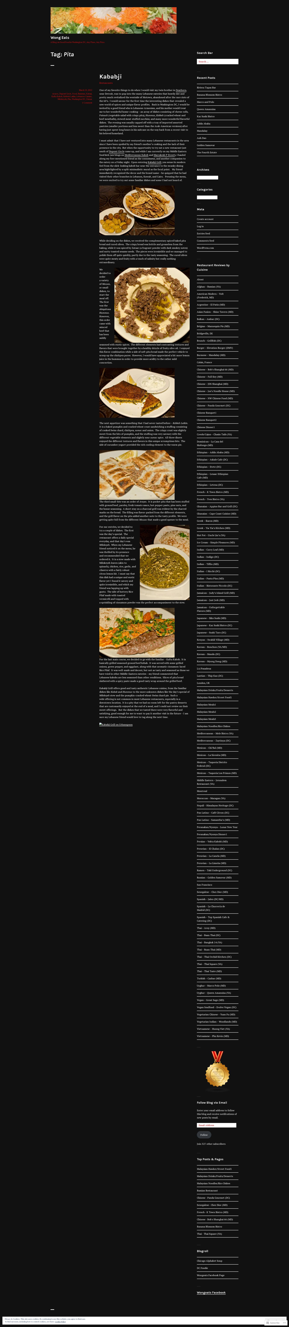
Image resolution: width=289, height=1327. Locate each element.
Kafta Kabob (56, 96)
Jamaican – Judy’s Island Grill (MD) (216, 593)
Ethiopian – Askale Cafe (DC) (212, 459)
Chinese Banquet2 (206, 420)
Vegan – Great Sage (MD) (210, 1000)
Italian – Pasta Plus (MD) (210, 578)
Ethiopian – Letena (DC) (210, 484)
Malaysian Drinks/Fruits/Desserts (215, 690)
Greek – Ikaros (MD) (207, 520)
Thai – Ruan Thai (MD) (209, 949)
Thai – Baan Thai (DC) (208, 935)
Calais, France (204, 362)
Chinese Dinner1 (206, 427)
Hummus (81, 93)
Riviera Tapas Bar (206, 87)
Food (74, 93)
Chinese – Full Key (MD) (209, 376)
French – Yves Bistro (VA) (210, 499)
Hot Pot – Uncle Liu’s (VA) (211, 535)
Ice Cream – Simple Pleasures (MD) (216, 542)
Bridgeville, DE (205, 333)
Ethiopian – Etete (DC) (209, 466)
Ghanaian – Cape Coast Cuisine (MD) (216, 513)
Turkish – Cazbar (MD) (209, 978)
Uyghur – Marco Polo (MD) (211, 985)
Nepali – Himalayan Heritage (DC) (215, 805)
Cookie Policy (60, 1322)
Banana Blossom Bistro (209, 94)
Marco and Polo (205, 102)
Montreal (202, 791)
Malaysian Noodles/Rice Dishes (213, 726)
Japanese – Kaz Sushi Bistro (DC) (214, 625)
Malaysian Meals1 (206, 704)
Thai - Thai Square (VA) (209, 1233)
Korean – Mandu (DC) (208, 654)
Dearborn (181, 90)
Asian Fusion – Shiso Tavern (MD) (215, 311)
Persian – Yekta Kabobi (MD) (212, 841)
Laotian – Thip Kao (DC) (210, 675)
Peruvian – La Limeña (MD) (211, 863)
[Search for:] (217, 61)
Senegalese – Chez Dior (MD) (212, 892)
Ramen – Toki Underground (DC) (214, 870)
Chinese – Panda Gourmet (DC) (213, 405)
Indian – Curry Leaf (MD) (210, 549)
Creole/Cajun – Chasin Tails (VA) (214, 434)
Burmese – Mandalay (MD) (211, 355)
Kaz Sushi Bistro (205, 116)
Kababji (110, 76)
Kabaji (89, 93)
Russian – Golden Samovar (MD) (214, 877)
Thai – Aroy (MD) (206, 928)
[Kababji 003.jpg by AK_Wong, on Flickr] (137, 392)
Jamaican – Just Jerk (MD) (211, 600)
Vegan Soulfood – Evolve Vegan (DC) (216, 1007)
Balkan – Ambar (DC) (208, 319)
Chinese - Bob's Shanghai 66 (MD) (215, 1219)
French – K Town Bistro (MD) (213, 492)
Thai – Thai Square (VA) (209, 964)
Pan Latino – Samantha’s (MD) (213, 820)
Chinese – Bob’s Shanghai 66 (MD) (215, 369)
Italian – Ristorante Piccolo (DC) (214, 585)
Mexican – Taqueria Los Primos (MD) (217, 773)
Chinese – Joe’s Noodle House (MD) (216, 391)
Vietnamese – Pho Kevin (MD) (213, 1036)
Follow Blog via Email (212, 1102)
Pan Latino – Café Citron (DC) (213, 812)
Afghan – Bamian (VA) (209, 286)
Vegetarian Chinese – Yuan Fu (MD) (216, 1014)
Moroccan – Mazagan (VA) (211, 798)
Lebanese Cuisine (84, 96)
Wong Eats (60, 37)
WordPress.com (205, 248)
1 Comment (87, 102)
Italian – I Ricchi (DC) (208, 571)
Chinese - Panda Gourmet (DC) (213, 1197)
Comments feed (205, 240)
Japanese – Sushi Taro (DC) (211, 632)
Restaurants (106, 83)
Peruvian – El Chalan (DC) (211, 848)
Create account (205, 219)
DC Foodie (202, 1268)
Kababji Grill (154, 162)
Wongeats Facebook (211, 1292)
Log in (200, 226)
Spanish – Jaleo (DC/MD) (210, 899)
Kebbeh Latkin (69, 96)
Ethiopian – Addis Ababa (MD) (213, 452)
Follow (204, 1134)
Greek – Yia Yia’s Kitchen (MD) (213, 528)
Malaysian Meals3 (206, 719)
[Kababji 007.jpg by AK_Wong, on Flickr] (137, 474)
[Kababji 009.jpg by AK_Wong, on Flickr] (137, 632)
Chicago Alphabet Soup (209, 1260)
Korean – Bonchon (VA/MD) (212, 647)
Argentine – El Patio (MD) (211, 304)
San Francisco (204, 884)
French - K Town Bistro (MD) (212, 1212)
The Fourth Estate (207, 152)
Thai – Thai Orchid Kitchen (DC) (214, 956)
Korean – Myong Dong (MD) (212, 661)
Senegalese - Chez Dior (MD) (212, 1205)
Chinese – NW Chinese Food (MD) (215, 398)
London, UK (203, 683)
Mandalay (202, 130)
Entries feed (203, 233)
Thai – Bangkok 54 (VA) (209, 942)
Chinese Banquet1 (206, 412)
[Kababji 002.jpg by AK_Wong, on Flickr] (137, 210)
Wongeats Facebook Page (210, 1275)
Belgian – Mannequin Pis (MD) (213, 326)
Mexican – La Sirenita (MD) (211, 755)
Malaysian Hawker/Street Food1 (214, 697)
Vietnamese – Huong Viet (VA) (213, 1028)
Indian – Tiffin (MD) (208, 564)
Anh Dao (201, 138)
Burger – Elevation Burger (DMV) (215, 348)
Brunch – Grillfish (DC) (209, 340)
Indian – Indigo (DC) (208, 556)
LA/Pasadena (204, 668)
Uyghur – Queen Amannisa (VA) (214, 992)
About (200, 279)
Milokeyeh (62, 99)
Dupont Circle (116, 151)
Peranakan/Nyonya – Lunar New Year (217, 827)
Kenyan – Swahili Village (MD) (213, 639)
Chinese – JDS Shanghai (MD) (212, 384)
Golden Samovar (206, 145)
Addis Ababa (203, 123)
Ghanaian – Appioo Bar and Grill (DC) (217, 506)
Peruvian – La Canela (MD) (211, 856)
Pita (69, 99)
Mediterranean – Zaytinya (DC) (213, 740)
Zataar (89, 99)
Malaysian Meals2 (206, 711)
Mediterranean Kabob (136, 155)
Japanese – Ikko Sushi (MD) (211, 618)
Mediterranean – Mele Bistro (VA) (215, 733)
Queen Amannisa (206, 109)
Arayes (55, 93)
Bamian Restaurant (207, 1190)
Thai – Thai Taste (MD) (209, 971)
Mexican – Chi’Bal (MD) (209, 747)
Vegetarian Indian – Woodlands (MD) (217, 1021)
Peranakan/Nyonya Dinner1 (212, 834)
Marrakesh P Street (164, 155)
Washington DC (78, 99)
